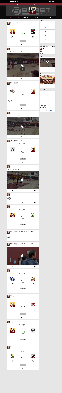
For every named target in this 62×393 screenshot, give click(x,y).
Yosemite (12, 283)
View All (54, 20)
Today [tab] (42, 23)
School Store (25, 17)
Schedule (27, 4)
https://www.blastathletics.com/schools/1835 (47, 110)
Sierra (12, 36)
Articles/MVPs (37, 4)
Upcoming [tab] (47, 23)
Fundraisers (13, 17)
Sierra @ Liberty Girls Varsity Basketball (25, 193)
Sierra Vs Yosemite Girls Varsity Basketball (26, 231)
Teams (24, 4)
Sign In (54, 1)
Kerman (33, 36)
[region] (47, 64)
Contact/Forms (42, 4)
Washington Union (12, 153)
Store (46, 4)
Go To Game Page (22, 41)
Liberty (33, 219)
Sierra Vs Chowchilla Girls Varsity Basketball (26, 48)
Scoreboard (20, 4)
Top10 (30, 4)
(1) (23, 78)
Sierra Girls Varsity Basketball (24, 112)
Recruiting (33, 4)
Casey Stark (12, 22)
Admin (50, 1)
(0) (33, 78)
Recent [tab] (52, 23)
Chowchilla (12, 96)
